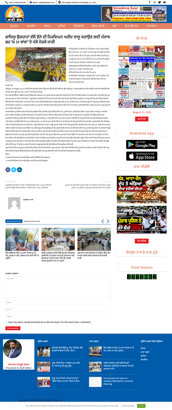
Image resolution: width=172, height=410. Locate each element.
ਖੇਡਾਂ (114, 26)
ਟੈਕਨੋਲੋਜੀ (79, 26)
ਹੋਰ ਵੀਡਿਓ (141, 241)
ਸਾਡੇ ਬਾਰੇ (151, 26)
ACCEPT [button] (141, 405)
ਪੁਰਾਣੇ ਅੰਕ (142, 119)
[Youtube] (164, 2)
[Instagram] (154, 2)
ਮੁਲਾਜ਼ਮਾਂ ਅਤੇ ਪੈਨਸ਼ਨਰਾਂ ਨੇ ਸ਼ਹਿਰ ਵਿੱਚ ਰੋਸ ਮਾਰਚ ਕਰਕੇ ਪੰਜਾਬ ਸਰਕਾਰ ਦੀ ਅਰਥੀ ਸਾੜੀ (93, 255)
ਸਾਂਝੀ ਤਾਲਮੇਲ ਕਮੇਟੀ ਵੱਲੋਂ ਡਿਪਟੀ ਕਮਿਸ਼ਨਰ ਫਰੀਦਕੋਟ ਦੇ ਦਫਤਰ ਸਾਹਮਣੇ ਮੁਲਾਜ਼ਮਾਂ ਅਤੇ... (118, 366)
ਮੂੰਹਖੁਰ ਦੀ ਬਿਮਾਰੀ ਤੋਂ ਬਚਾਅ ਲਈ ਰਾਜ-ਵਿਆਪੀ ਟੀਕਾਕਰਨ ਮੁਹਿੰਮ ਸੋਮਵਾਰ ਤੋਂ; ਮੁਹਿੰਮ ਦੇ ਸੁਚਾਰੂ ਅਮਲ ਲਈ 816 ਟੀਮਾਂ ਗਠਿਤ (88, 186)
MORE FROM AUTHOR (32, 221)
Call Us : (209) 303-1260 (17, 2)
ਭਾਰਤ (47, 26)
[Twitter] (159, 2)
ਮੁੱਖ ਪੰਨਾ (14, 26)
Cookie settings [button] (128, 405)
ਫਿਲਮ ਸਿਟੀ (98, 26)
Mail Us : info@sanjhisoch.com (43, 2)
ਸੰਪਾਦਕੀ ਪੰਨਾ (132, 26)
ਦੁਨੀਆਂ (61, 26)
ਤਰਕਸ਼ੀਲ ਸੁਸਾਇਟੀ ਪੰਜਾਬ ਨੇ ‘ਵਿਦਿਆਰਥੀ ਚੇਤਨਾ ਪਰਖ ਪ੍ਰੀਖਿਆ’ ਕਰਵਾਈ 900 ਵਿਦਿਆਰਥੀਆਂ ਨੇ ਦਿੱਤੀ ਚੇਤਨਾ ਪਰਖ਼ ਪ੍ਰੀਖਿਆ (28, 186)
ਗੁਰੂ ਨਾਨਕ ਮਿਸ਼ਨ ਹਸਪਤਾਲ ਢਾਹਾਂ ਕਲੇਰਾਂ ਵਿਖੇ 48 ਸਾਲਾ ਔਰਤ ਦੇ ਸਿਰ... (66, 379)
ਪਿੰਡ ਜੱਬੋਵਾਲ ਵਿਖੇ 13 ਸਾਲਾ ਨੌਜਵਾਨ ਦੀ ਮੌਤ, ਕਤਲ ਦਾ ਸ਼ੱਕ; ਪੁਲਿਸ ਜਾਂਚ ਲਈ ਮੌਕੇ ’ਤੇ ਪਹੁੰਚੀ (22, 255)
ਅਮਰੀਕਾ (31, 26)
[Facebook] (149, 2)
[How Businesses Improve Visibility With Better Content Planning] (95, 382)
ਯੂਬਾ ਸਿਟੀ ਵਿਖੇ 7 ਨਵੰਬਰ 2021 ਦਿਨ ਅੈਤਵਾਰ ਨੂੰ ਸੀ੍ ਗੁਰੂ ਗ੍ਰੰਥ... (66, 364)
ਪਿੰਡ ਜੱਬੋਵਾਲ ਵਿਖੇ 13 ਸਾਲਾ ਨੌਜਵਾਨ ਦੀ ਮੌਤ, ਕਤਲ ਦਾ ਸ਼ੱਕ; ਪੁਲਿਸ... (119, 349)
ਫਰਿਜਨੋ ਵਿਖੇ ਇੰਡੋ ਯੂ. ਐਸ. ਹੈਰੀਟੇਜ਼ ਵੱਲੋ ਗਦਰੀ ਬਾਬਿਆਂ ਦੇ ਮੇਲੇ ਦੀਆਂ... (67, 349)
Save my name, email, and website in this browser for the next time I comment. (49, 322)
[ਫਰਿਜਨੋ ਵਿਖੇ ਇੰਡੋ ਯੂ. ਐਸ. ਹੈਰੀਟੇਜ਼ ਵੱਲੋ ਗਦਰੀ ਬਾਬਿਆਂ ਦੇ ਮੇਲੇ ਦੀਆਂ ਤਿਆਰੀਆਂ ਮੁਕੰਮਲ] (43, 351)
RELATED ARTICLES (14, 221)
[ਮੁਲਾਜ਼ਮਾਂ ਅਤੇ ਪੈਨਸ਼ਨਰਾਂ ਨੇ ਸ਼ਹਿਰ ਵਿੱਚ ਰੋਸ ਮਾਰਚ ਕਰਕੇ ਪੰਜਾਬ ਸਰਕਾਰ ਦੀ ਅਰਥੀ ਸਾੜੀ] (94, 239)
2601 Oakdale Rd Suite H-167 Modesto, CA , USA (79, 2)
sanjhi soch (28, 199)
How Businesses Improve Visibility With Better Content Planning (118, 381)
